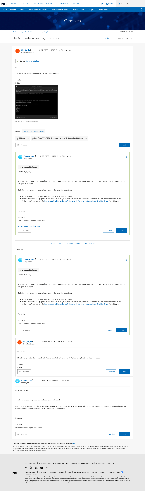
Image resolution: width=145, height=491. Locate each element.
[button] (128, 50)
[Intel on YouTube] (42, 468)
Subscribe (106, 38)
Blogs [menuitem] (91, 9)
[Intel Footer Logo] (14, 472)
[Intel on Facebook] (26, 468)
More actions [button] (123, 38)
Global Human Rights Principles (86, 480)
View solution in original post (29, 226)
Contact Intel (46, 463)
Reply (124, 145)
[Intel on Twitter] (31, 468)
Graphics (47, 32)
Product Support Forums (33, 32)
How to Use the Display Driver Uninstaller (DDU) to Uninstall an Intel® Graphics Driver (76, 201)
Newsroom (57, 463)
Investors (65, 463)
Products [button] (15, 4)
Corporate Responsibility (87, 463)
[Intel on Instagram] (47, 468)
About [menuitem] (22, 9)
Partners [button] (64, 4)
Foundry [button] (75, 4)
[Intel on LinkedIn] (36, 468)
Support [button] (26, 4)
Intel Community (17, 32)
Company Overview (32, 463)
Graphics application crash (33, 131)
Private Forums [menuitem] (103, 9)
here (73, 443)
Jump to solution (29, 61)
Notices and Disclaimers (97, 478)
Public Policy (111, 463)
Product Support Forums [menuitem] (60, 9)
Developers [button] (51, 4)
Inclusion (101, 463)
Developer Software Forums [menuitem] (37, 9)
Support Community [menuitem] (9, 9)
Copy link (108, 230)
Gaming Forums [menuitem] (78, 9)
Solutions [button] (38, 4)
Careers (74, 463)
